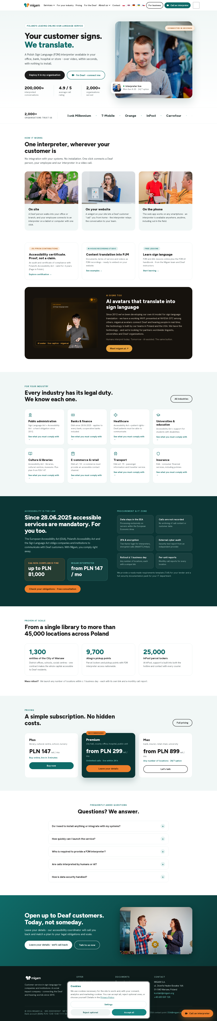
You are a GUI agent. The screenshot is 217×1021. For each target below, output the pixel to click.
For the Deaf (90, 5)
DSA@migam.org (175, 1012)
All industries (181, 398)
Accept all (129, 1012)
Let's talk (166, 769)
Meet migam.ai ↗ (119, 348)
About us (103, 5)
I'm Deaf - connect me (88, 75)
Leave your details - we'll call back (48, 944)
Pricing (79, 5)
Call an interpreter (179, 5)
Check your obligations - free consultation (52, 589)
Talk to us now (87, 945)
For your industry (65, 5)
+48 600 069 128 (162, 997)
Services (48, 5)
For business (155, 5)
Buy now (51, 765)
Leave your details (108, 768)
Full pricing (182, 722)
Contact (116, 5)
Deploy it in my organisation (44, 74)
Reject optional (90, 1012)
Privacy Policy (107, 997)
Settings (108, 1004)
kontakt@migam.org (164, 993)
